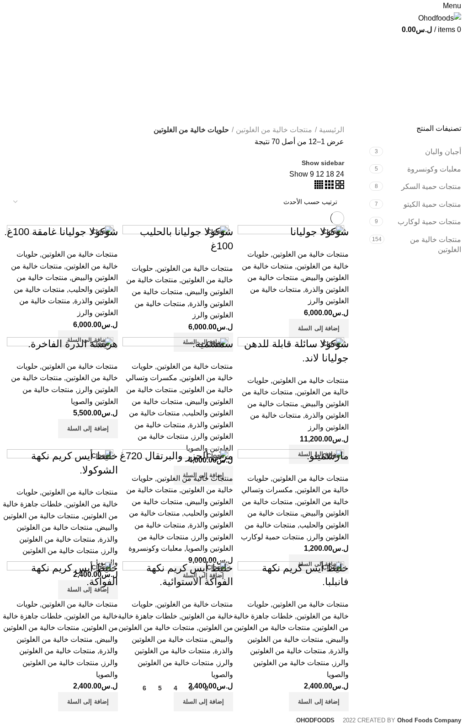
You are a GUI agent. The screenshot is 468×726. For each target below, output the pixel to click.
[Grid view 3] (328, 186)
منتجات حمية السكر (431, 186)
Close (331, 231)
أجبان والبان (443, 152)
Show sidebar (323, 163)
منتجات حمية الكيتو (432, 204)
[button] (319, 328)
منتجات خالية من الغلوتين (435, 244)
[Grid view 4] (318, 186)
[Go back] (449, 47)
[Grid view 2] (339, 186)
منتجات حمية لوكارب (429, 222)
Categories (435, 92)
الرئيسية (331, 130)
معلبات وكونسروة (434, 169)
